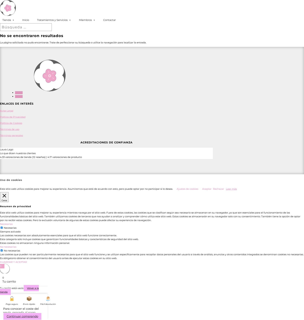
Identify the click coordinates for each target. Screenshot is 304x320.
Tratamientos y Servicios (52, 20)
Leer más (231, 188)
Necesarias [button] (6, 224)
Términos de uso (9, 129)
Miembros (85, 20)
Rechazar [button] (218, 188)
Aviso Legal (6, 110)
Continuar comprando (22, 316)
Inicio (25, 20)
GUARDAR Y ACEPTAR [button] (13, 262)
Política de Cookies (11, 123)
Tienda (6, 20)
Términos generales (11, 135)
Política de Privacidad (12, 116)
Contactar (109, 20)
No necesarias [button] (8, 246)
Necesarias (10, 227)
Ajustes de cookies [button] (187, 188)
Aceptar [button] (207, 188)
